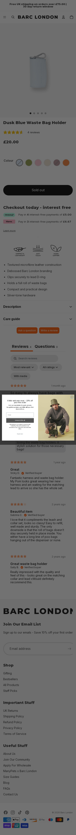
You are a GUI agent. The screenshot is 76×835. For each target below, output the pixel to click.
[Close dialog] (71, 396)
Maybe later (20, 433)
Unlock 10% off (20, 420)
